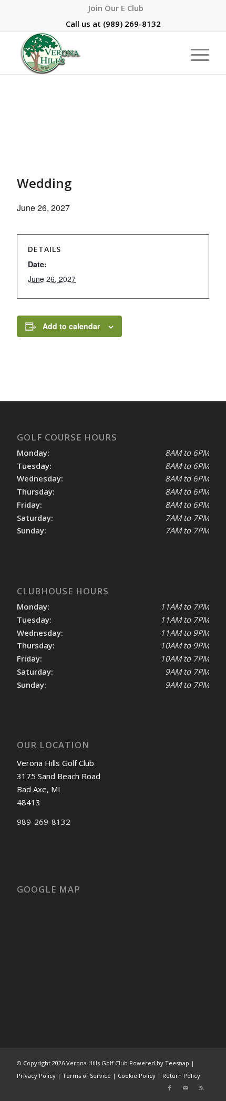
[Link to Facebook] (170, 1088)
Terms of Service (87, 1075)
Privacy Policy (36, 1075)
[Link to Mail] (185, 1088)
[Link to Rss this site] (201, 1088)
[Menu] (194, 53)
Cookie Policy (137, 1075)
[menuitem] (116, 8)
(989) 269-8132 (132, 23)
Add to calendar (71, 326)
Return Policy (181, 1075)
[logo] (93, 53)
